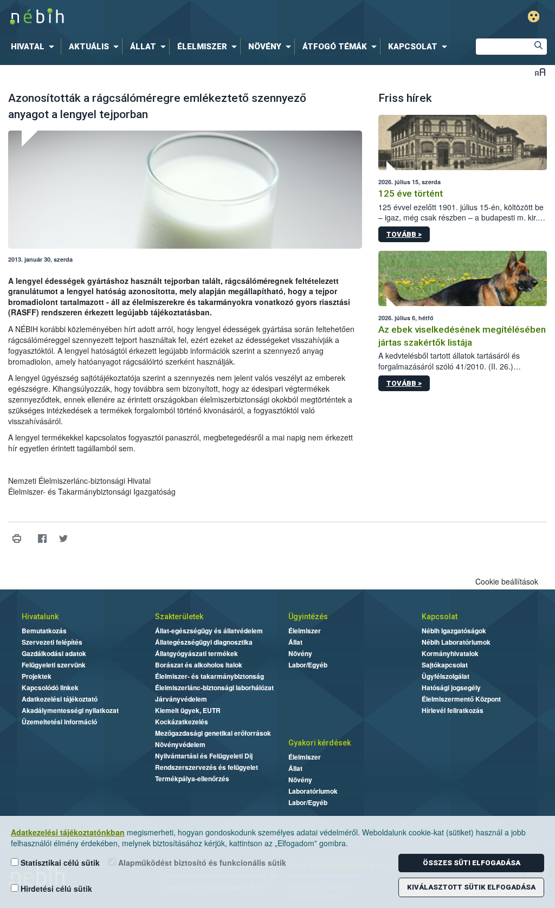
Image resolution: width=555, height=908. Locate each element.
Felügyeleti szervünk (54, 665)
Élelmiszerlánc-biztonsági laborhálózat (214, 687)
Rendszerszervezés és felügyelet (206, 767)
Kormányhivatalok (450, 653)
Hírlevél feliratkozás (452, 710)
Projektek (36, 676)
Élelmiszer (304, 630)
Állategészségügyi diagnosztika (204, 642)
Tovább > (404, 234)
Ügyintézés (308, 616)
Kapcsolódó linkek (50, 687)
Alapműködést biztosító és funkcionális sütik (201, 862)
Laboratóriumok (313, 791)
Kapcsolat (439, 616)
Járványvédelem (181, 699)
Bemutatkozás (44, 630)
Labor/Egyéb (307, 665)
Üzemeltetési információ (59, 722)
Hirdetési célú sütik (55, 888)
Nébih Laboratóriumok (456, 642)
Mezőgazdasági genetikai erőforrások (213, 733)
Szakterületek (179, 616)
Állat (295, 642)
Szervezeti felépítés (52, 642)
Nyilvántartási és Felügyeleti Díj (204, 756)
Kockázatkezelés (181, 722)
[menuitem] (34, 46)
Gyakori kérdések (319, 742)
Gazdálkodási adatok (54, 653)
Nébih (164, 17)
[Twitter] (63, 538)
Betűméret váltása (540, 72)
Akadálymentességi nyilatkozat (70, 710)
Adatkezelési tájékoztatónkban (68, 832)
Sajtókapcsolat (445, 665)
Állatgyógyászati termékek (196, 653)
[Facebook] (42, 538)
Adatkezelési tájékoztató (60, 699)
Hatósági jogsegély (451, 687)
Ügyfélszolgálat (445, 676)
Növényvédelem (180, 744)
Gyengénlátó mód (533, 16)
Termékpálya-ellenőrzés (192, 778)
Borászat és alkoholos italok (198, 665)
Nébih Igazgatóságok (454, 630)
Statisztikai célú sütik (59, 862)
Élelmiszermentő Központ (461, 699)
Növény (300, 653)
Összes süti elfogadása (471, 863)
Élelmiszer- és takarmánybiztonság (209, 676)
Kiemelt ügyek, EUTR (188, 710)
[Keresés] (539, 46)
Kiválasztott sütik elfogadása (471, 887)
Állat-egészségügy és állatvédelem (209, 630)
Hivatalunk (40, 616)
